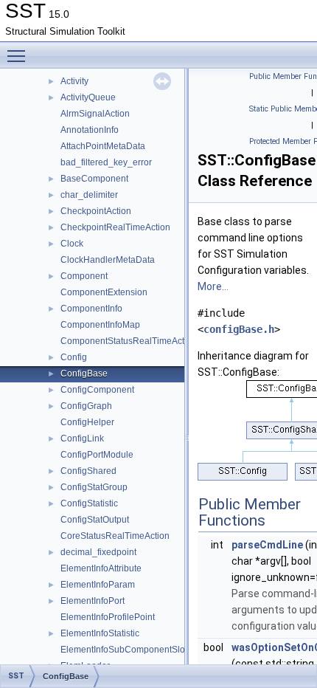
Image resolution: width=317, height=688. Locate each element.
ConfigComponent (97, 390)
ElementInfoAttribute (101, 568)
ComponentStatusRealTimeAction (128, 341)
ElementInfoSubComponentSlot (123, 649)
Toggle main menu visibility (19, 55)
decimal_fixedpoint (98, 552)
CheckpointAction (95, 211)
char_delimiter (89, 195)
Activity (74, 81)
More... (213, 286)
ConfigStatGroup (94, 487)
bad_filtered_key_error (106, 162)
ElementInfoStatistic (99, 633)
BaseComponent (94, 178)
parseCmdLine (267, 545)
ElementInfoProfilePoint (107, 617)
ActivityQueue (88, 97)
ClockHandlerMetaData (107, 260)
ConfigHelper (87, 422)
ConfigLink (82, 438)
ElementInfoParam (97, 584)
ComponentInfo (91, 308)
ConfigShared (88, 471)
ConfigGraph (86, 406)
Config (73, 357)
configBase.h (238, 329)
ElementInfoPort (92, 601)
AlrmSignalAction (95, 114)
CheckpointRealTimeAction (115, 227)
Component (84, 276)
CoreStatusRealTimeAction (115, 536)
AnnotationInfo (89, 130)
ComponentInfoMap (100, 325)
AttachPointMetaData (102, 146)
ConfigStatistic (89, 503)
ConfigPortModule (96, 455)
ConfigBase (84, 373)
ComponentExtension (103, 292)
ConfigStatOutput (94, 520)
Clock (71, 243)
